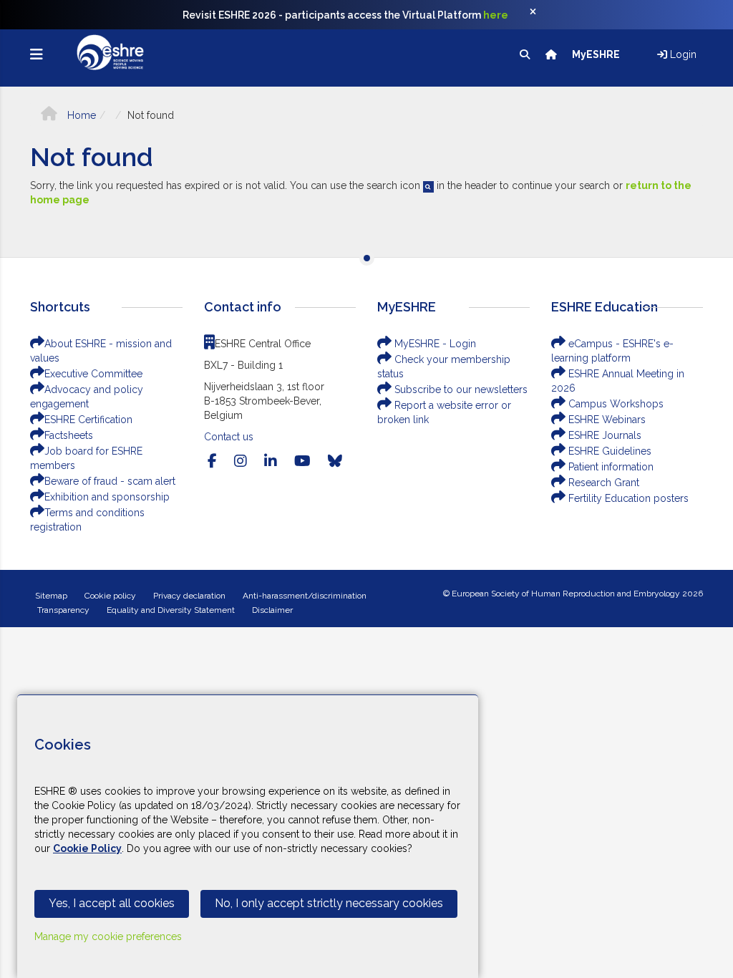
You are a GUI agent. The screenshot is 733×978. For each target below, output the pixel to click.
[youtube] (302, 461)
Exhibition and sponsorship (107, 497)
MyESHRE (597, 54)
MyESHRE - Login (434, 343)
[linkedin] (270, 461)
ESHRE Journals (603, 435)
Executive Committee (93, 373)
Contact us (228, 436)
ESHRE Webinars (605, 419)
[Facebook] (212, 461)
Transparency (63, 610)
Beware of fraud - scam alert (109, 481)
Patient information (609, 467)
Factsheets (68, 435)
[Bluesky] (335, 461)
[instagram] (240, 461)
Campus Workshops (614, 404)
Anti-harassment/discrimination (304, 596)
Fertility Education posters (627, 498)
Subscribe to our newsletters (460, 389)
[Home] (552, 54)
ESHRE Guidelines (608, 451)
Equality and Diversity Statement (171, 610)
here (495, 15)
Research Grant (602, 482)
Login (681, 54)
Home (80, 115)
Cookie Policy (87, 848)
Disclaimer (272, 610)
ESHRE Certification (88, 419)
